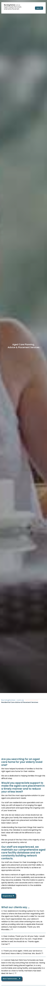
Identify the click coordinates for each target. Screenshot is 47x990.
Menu (38, 8)
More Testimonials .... (11, 979)
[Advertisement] (23, 728)
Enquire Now (7, 896)
